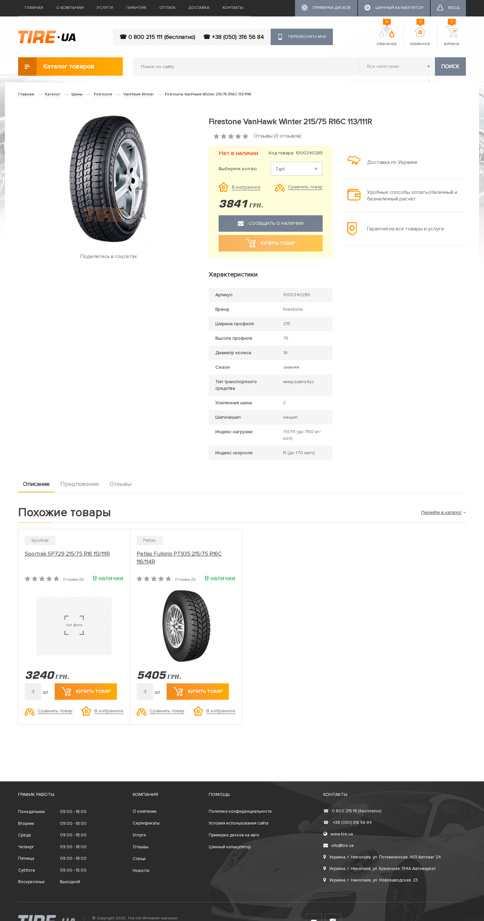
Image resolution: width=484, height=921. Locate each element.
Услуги (105, 7)
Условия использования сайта (238, 823)
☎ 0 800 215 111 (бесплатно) (157, 36)
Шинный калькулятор (230, 847)
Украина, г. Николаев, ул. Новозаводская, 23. (374, 880)
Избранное (420, 36)
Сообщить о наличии (276, 223)
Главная (34, 7)
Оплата (167, 7)
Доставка (199, 7)
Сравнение (387, 36)
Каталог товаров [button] (68, 66)
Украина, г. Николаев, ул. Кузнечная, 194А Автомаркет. (382, 868)
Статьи (139, 858)
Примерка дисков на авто (234, 835)
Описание (36, 483)
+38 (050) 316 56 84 (347, 822)
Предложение (79, 483)
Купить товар (93, 691)
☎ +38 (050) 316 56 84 (233, 36)
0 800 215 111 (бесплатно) (352, 811)
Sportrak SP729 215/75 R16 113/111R (67, 553)
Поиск (450, 66)
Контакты (233, 7)
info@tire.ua (342, 845)
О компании (70, 7)
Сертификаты (146, 823)
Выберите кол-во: (238, 169)
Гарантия (136, 7)
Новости (141, 870)
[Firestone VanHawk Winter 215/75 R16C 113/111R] (108, 179)
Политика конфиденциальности (240, 811)
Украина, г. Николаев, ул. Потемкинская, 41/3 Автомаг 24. (385, 857)
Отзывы (120, 483)
